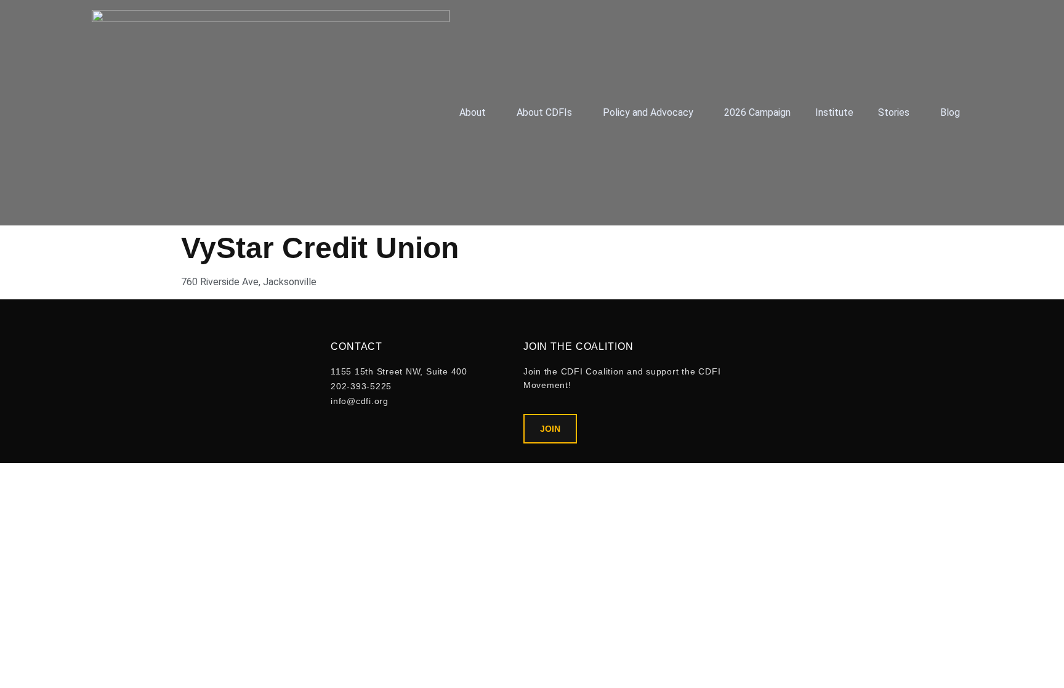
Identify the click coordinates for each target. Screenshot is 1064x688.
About (472, 112)
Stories (893, 112)
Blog (950, 112)
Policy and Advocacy (648, 112)
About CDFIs (544, 112)
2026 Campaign (757, 112)
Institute (834, 112)
